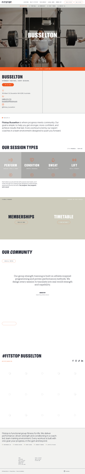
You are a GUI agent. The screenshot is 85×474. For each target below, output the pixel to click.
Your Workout (21, 461)
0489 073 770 (6, 99)
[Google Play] (21, 334)
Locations (20, 459)
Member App (20, 463)
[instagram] (76, 361)
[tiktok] (79, 361)
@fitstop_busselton (8, 107)
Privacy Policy (12, 471)
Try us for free (22, 464)
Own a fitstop (38, 459)
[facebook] (73, 361)
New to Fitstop (21, 460)
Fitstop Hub (37, 460)
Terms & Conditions (20, 471)
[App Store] (8, 334)
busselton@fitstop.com (9, 101)
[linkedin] (82, 361)
